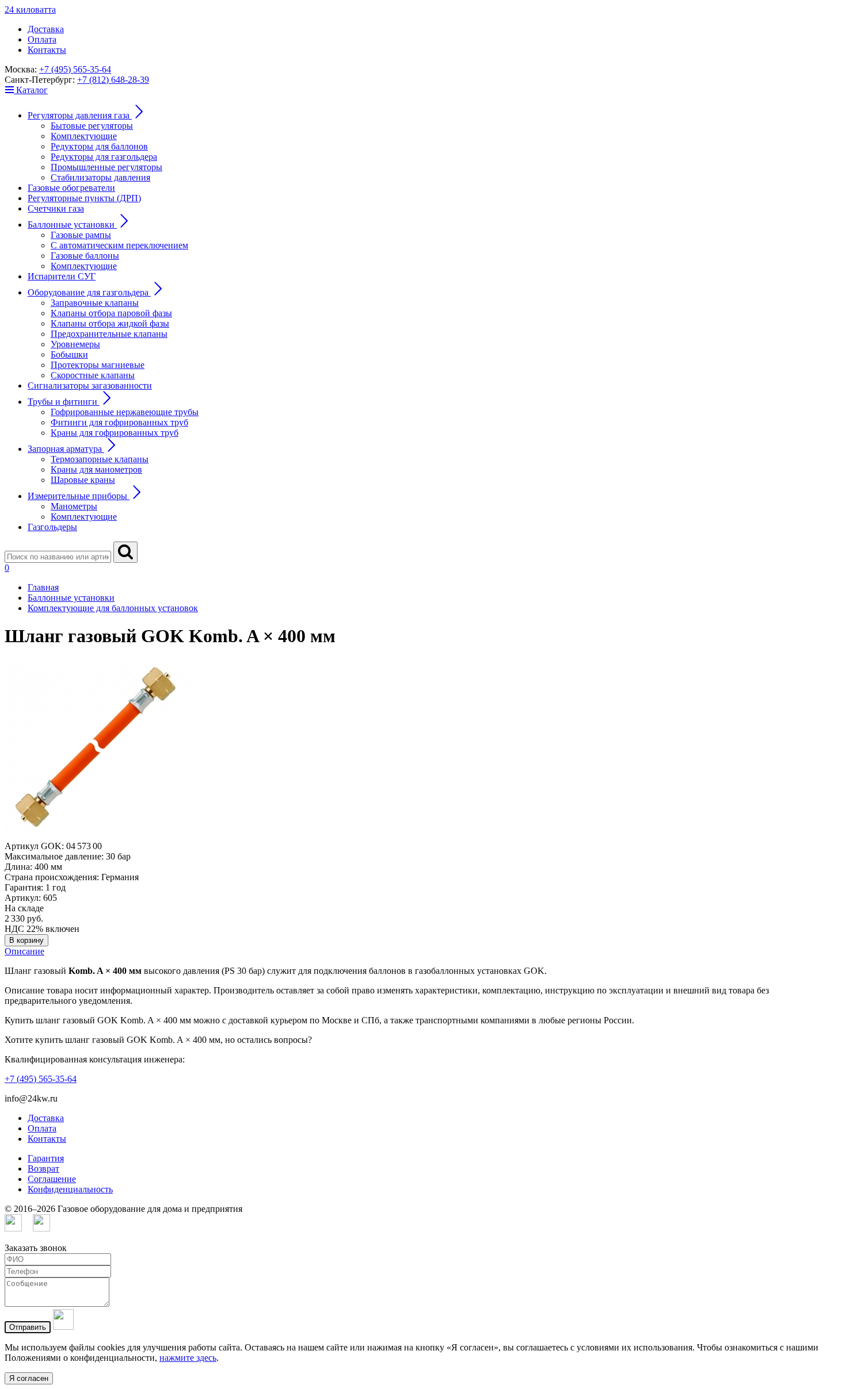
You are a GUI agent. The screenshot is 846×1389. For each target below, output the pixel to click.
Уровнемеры (75, 344)
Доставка (46, 29)
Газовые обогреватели (71, 188)
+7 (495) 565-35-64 (75, 69)
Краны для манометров (96, 469)
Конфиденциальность (70, 1189)
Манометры (74, 506)
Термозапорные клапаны (99, 459)
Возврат (43, 1168)
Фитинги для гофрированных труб (119, 422)
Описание (24, 951)
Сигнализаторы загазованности (90, 385)
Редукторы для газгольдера (104, 157)
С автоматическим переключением (119, 245)
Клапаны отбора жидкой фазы (110, 323)
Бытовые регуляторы (92, 126)
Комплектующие (84, 136)
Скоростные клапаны (93, 375)
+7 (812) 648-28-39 (113, 80)
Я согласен (28, 1378)
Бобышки (69, 354)
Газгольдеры (52, 527)
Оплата (42, 39)
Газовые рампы (81, 235)
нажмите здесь (187, 1358)
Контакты (47, 50)
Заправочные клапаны (95, 303)
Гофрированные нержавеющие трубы (125, 412)
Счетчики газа (56, 208)
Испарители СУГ (62, 276)
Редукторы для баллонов (99, 146)
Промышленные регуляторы (106, 167)
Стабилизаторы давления (100, 177)
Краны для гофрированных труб (114, 433)
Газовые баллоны (85, 255)
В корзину (26, 940)
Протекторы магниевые (97, 365)
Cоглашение (52, 1179)
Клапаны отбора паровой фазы (111, 313)
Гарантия (46, 1158)
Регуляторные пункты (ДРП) (84, 198)
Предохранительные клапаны (109, 334)
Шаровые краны (83, 480)
